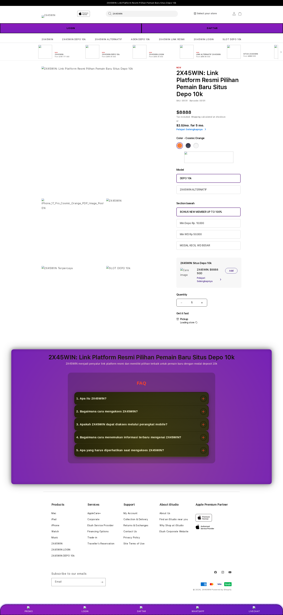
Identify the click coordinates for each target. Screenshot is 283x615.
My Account (130, 513)
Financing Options (98, 531)
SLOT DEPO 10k (232, 39)
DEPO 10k (186, 178)
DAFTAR (212, 28)
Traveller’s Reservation (100, 543)
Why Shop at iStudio (172, 525)
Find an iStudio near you (174, 519)
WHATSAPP (198, 611)
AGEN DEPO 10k (140, 39)
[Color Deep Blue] (188, 145)
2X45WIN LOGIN (204, 39)
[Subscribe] (101, 582)
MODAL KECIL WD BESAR (195, 245)
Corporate (93, 519)
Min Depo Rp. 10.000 (192, 223)
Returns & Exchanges (135, 525)
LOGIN (85, 611)
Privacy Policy (131, 537)
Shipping (196, 117)
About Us (165, 513)
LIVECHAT (254, 611)
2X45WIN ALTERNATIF (108, 39)
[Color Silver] (196, 145)
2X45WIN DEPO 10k (74, 39)
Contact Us (130, 531)
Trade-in (92, 537)
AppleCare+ (94, 513)
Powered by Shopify (222, 590)
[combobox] (142, 14)
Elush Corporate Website (174, 531)
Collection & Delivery (135, 519)
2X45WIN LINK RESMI (172, 39)
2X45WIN (47, 39)
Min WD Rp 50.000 (191, 234)
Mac (53, 513)
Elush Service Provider (100, 525)
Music (54, 537)
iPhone (55, 525)
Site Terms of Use (133, 543)
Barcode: (194, 101)
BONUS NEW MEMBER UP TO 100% (201, 211)
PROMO (29, 611)
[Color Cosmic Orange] (179, 145)
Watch (55, 531)
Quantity (181, 294)
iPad (53, 519)
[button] (47, 39)
